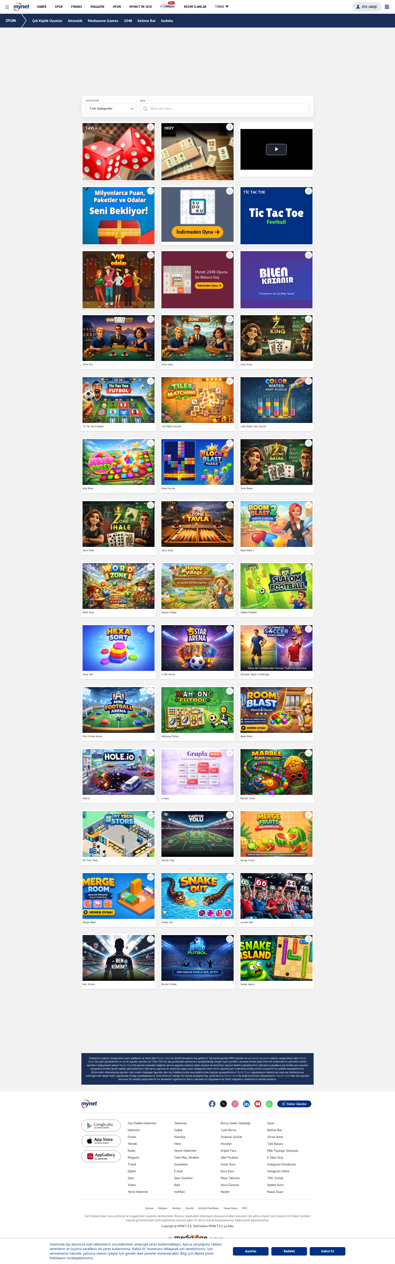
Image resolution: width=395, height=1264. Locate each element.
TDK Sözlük (275, 1178)
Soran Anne (275, 1137)
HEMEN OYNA (118, 155)
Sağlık (178, 1130)
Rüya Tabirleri (230, 1178)
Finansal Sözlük (231, 1137)
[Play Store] (101, 1126)
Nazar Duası (275, 1192)
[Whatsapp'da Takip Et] (269, 1103)
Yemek (132, 1144)
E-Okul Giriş (275, 1157)
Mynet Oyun (164, 1058)
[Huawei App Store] (101, 1156)
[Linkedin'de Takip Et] (246, 1103)
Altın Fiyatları (229, 1157)
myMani (179, 1192)
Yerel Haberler (138, 1192)
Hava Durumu (230, 1185)
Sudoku (167, 20)
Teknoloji (180, 1123)
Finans (132, 1137)
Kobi (177, 1185)
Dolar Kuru (228, 1164)
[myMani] (167, 6)
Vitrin (177, 1144)
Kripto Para (228, 1150)
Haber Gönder (297, 1104)
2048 (128, 20)
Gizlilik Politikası (208, 1208)
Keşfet (225, 1192)
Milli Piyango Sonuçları (283, 1150)
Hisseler (226, 1144)
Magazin (133, 1157)
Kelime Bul (146, 20)
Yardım (176, 1208)
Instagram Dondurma (281, 1164)
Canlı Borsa (228, 1130)
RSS (244, 1208)
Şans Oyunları (183, 1178)
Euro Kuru (227, 1171)
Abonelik (75, 20)
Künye (149, 1208)
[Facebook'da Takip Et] (212, 1103)
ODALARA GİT (118, 169)
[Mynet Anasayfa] (21, 5)
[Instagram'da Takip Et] (235, 1103)
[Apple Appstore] (101, 1141)
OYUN (10, 20)
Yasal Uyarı (231, 1208)
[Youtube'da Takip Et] (257, 1103)
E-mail (178, 1171)
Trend (132, 1164)
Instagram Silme (278, 1171)
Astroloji (179, 1137)
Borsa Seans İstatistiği (236, 1123)
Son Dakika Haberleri (142, 1123)
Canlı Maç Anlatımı (186, 1157)
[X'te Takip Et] (223, 1103)
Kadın (131, 1150)
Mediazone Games (103, 20)
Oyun (270, 1123)
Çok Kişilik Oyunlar (47, 20)
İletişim (162, 1208)
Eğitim (132, 1171)
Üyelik (189, 1208)
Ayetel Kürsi (275, 1185)
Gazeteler (181, 1164)
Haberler (134, 1130)
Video (132, 1185)
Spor (131, 1178)
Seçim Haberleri (185, 1150)
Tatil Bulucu (275, 1144)
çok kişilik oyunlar (257, 1058)
